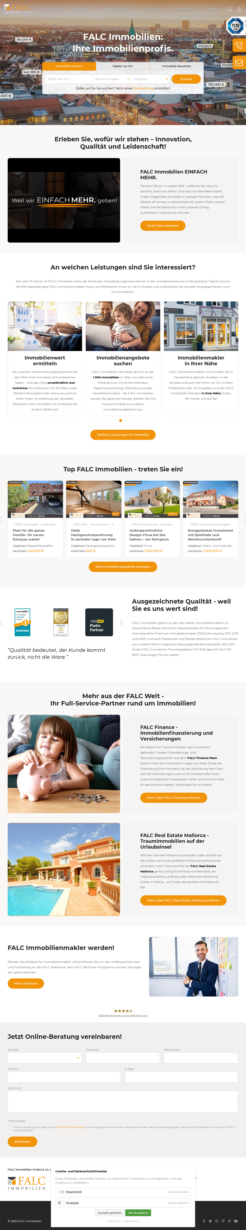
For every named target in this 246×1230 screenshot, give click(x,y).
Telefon (15, 1069)
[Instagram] (216, 1221)
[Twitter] (210, 1221)
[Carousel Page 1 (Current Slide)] (120, 420)
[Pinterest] (223, 1221)
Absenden (22, 1141)
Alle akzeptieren (138, 1212)
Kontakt (213, 9)
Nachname (172, 1050)
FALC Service (152, 9)
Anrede (15, 1050)
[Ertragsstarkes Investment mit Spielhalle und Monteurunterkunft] (210, 499)
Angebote (81, 9)
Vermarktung (52, 9)
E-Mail (132, 1069)
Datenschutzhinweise (70, 1127)
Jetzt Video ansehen (163, 226)
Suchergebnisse (230, 9)
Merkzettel (58, 485)
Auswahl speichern (110, 1212)
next (121, 622)
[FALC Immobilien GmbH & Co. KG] (46, 1183)
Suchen (186, 79)
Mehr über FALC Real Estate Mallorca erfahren (183, 900)
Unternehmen (184, 9)
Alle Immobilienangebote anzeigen (123, 567)
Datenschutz (131, 1220)
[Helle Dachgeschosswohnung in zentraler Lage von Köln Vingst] (93, 499)
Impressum (114, 1220)
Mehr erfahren (25, 983)
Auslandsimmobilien (115, 9)
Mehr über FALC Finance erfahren (173, 798)
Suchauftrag (144, 88)
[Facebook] (204, 1221)
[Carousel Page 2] (125, 420)
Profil (239, 9)
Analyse (72, 1203)
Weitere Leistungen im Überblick (123, 435)
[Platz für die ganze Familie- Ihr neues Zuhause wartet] (35, 499)
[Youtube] (236, 1221)
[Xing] (229, 1221)
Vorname (93, 1050)
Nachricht (15, 1088)
